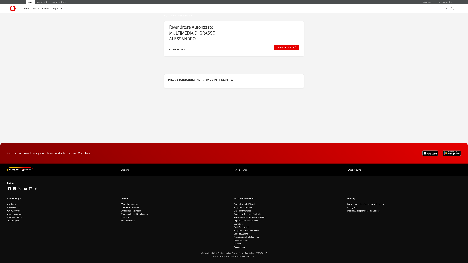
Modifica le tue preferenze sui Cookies (363, 211)
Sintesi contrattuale (242, 211)
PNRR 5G (238, 243)
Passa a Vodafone (128, 220)
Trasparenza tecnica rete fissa (246, 230)
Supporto (57, 8)
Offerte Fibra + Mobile (130, 207)
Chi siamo (125, 170)
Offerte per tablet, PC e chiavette (134, 214)
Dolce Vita (125, 217)
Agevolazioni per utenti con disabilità (249, 217)
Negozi (166, 16)
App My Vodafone (14, 217)
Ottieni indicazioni (285, 47)
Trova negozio (427, 2)
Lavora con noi (240, 170)
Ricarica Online (447, 2)
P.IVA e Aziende (42, 2)
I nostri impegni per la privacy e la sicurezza (365, 204)
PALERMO (173, 16)
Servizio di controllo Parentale (246, 237)
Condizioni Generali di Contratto (247, 214)
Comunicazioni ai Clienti (244, 204)
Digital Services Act (242, 240)
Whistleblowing (354, 170)
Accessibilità (239, 247)
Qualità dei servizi (241, 227)
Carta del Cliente (241, 234)
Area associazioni (14, 214)
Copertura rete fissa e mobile (246, 220)
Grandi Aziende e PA (59, 2)
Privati (30, 2)
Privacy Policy (353, 207)
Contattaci (238, 224)
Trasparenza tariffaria (243, 207)
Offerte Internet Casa (129, 204)
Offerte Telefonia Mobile (131, 211)
